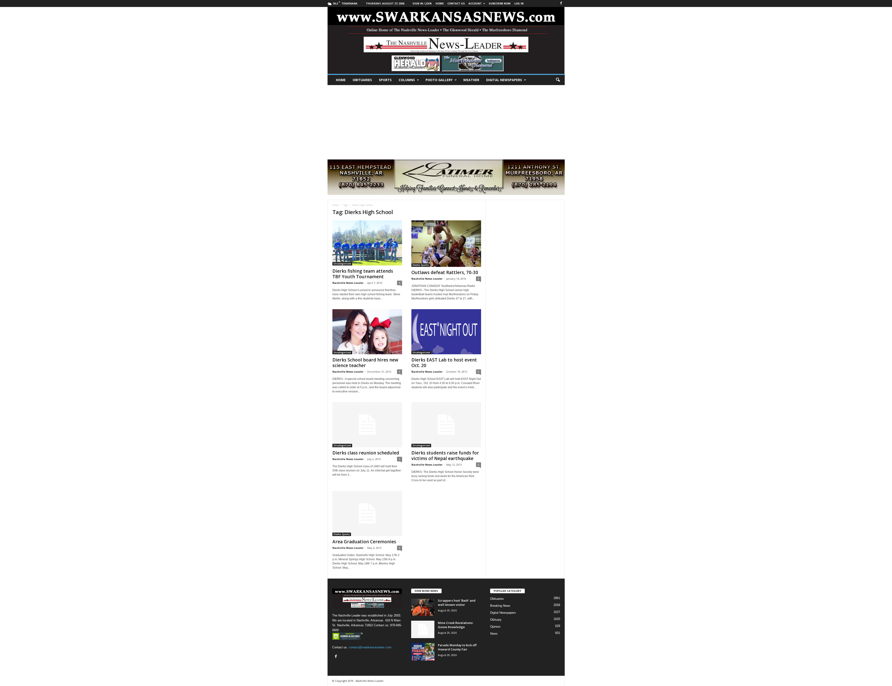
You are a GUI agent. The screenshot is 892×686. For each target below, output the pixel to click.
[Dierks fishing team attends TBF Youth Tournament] (367, 242)
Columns (407, 80)
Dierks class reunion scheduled (365, 453)
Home (341, 80)
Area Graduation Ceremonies (364, 542)
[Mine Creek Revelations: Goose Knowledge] (422, 629)
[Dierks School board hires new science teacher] (367, 331)
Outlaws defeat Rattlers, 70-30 (444, 272)
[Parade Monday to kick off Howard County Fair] (422, 651)
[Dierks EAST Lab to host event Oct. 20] (446, 331)
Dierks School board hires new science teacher (365, 362)
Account (475, 3)
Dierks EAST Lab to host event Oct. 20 (444, 362)
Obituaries (362, 80)
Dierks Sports (421, 265)
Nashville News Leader (348, 283)
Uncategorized (342, 263)
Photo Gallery (439, 80)
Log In (519, 3)
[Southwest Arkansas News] (446, 40)
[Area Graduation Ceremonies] (367, 513)
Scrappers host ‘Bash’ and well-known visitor (457, 602)
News (494, 633)
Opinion (495, 626)
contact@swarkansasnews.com (370, 647)
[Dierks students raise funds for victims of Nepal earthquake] (446, 424)
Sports (385, 80)
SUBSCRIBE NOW (500, 3)
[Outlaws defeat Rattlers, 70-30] (446, 243)
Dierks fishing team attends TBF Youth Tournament (362, 274)
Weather (471, 80)
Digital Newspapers (504, 80)
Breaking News (500, 605)
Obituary (496, 619)
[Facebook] (561, 3)
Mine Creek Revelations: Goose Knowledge (455, 625)
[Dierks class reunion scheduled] (367, 424)
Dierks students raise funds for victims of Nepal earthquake (445, 455)
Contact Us (456, 3)
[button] (558, 80)
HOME (440, 3)
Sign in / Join (422, 3)
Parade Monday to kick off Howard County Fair (457, 647)
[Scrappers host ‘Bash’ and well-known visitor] (422, 607)
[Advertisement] (446, 119)
